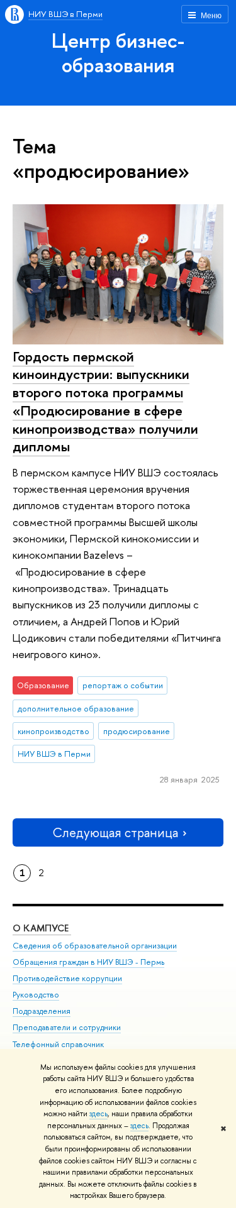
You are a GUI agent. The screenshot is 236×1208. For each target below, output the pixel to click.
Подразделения (41, 1011)
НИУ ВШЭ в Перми (65, 13)
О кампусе (42, 928)
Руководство (36, 994)
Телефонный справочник (58, 1044)
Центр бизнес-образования (118, 52)
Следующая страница (115, 832)
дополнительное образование (76, 708)
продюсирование (136, 731)
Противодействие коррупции (67, 978)
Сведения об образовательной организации (95, 945)
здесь (98, 1114)
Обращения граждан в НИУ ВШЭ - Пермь (88, 962)
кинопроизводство (53, 731)
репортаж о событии (122, 685)
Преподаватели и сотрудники (67, 1027)
